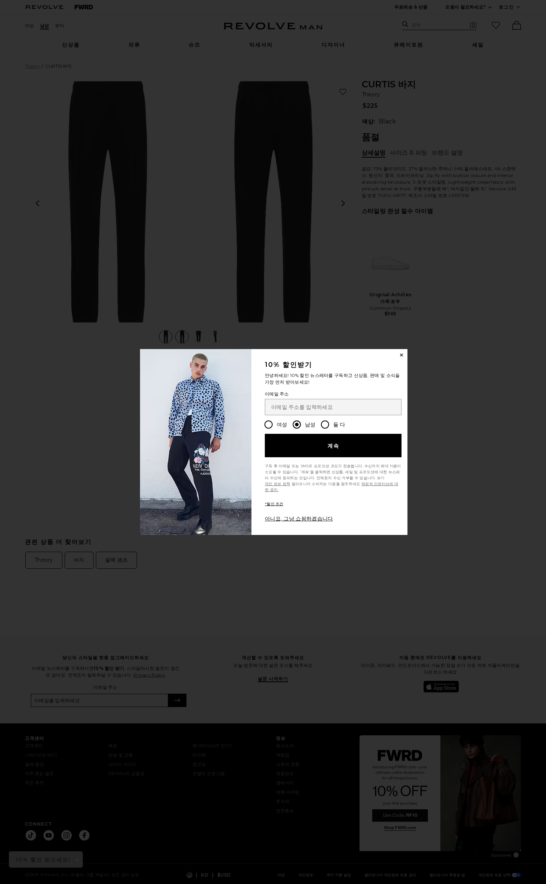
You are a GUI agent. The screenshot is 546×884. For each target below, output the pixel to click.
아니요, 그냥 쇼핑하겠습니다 (299, 518)
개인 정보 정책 (277, 483)
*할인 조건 (274, 503)
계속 (334, 445)
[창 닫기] (401, 355)
